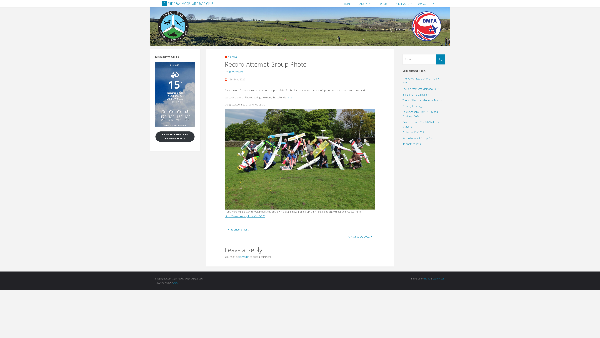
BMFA (176, 282)
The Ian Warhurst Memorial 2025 (420, 89)
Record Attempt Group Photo (418, 138)
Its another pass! (411, 144)
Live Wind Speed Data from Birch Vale (175, 136)
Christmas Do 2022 (413, 132)
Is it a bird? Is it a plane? (415, 94)
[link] (434, 3)
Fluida (427, 278)
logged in (244, 257)
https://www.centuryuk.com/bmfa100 (245, 216)
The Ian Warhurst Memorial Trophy (422, 100)
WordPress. (439, 278)
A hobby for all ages (413, 106)
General (232, 57)
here (289, 97)
